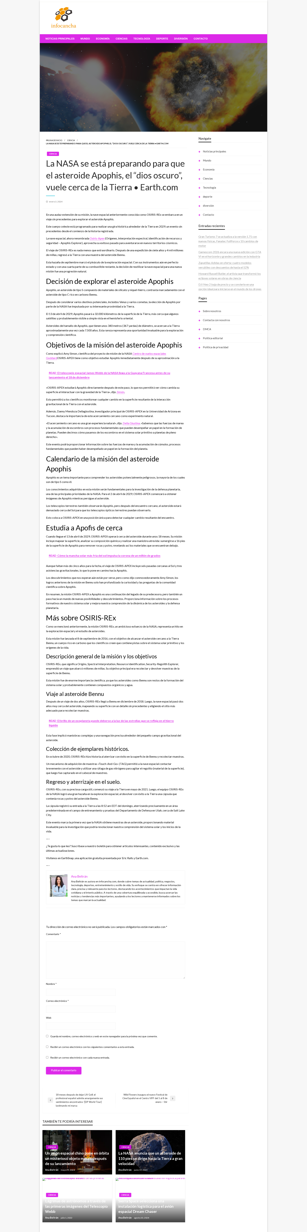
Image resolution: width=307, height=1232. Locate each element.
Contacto (201, 38)
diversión (181, 38)
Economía (103, 38)
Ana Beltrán (52, 1169)
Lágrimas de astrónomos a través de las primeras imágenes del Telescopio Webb (76, 1206)
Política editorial (213, 338)
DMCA (207, 329)
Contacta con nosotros (216, 320)
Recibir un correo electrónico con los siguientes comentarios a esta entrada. (92, 1046)
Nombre (51, 983)
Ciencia (71, 140)
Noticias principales (59, 38)
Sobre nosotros (212, 311)
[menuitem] (59, 38)
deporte (162, 38)
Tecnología (141, 38)
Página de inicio (54, 140)
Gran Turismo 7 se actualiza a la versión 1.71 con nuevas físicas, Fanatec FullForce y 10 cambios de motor (228, 241)
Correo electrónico (57, 1000)
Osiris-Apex (97, 238)
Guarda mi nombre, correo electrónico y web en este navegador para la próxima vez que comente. (103, 1036)
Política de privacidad (215, 347)
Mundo (85, 38)
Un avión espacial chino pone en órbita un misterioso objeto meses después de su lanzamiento (77, 1158)
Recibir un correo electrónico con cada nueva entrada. (80, 1057)
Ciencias (121, 38)
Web (48, 1017)
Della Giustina (131, 423)
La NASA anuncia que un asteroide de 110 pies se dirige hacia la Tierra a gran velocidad (150, 1158)
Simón (120, 392)
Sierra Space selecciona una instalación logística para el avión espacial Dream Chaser (146, 1206)
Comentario (53, 934)
